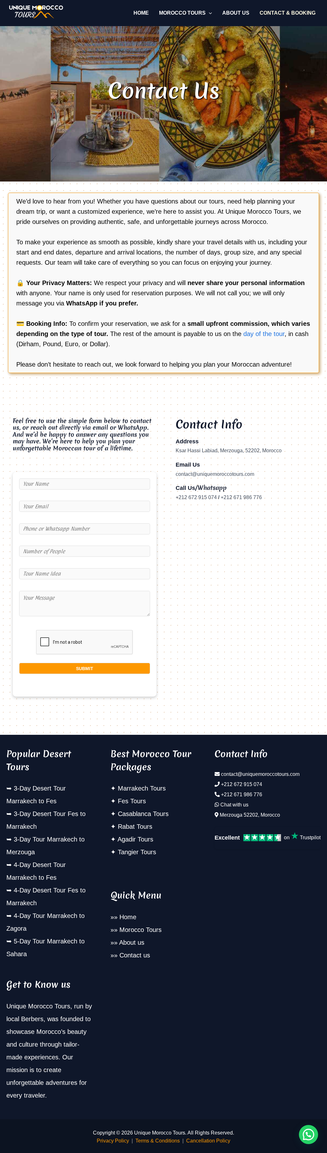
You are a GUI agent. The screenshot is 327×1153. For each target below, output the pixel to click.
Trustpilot (310, 837)
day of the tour (264, 333)
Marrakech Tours (142, 788)
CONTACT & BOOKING (288, 13)
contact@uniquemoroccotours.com (260, 774)
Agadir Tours (135, 839)
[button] (209, 13)
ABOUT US (235, 13)
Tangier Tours (137, 852)
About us (131, 942)
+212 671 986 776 (241, 794)
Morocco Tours (140, 929)
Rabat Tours (135, 826)
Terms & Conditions (157, 1140)
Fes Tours (132, 801)
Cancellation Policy (208, 1140)
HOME (141, 13)
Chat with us (234, 804)
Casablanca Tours (143, 813)
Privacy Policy (113, 1140)
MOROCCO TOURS (182, 13)
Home (127, 916)
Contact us (134, 955)
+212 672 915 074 (241, 784)
